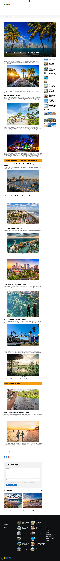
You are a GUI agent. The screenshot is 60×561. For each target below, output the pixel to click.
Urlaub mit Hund (51, 62)
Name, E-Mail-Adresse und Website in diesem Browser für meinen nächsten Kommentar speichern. (21, 482)
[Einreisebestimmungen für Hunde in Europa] (46, 106)
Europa (50, 94)
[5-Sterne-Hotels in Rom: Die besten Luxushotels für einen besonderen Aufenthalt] (46, 86)
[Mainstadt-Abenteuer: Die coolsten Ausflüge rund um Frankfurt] (19, 549)
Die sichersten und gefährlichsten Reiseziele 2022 (25, 523)
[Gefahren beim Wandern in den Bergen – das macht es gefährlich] (19, 539)
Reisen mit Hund (48, 530)
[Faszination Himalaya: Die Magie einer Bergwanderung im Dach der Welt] (46, 101)
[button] (40, 490)
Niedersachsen (51, 89)
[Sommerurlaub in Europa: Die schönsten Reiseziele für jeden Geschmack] (46, 96)
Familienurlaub (6, 524)
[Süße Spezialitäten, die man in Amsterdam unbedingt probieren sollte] (46, 69)
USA (9, 97)
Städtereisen (53, 84)
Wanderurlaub (53, 99)
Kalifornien (13, 98)
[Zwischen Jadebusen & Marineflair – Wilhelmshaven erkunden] (19, 533)
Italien (50, 84)
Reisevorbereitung (48, 534)
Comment (54, 59)
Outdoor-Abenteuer (48, 528)
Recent (46, 59)
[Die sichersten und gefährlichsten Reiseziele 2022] (19, 523)
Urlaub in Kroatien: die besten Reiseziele (25, 528)
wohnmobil (47, 540)
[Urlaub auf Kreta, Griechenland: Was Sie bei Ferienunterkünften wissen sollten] (46, 78)
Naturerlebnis (48, 526)
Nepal (50, 99)
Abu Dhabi (47, 522)
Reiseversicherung (48, 532)
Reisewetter (5, 509)
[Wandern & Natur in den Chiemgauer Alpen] (19, 544)
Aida (50, 522)
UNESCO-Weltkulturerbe (49, 536)
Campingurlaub (6, 521)
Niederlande (51, 68)
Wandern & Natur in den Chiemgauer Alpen (25, 544)
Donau (53, 522)
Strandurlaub (54, 534)
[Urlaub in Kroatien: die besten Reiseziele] (19, 528)
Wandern (53, 538)
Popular (50, 59)
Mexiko (26, 61)
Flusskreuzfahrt (53, 524)
